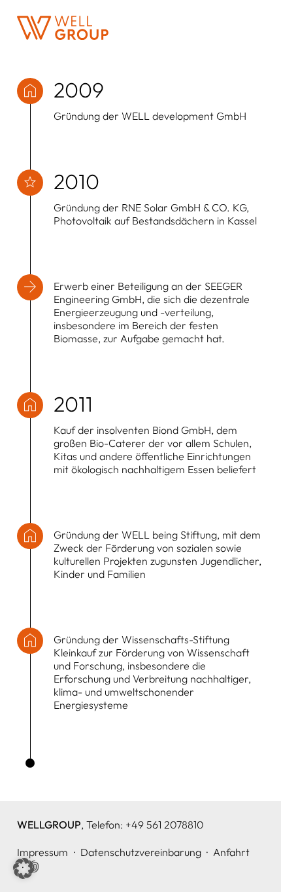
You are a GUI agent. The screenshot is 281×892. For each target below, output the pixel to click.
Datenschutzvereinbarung (140, 852)
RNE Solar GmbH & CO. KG (184, 207)
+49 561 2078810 (164, 824)
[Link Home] (62, 28)
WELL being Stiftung (169, 534)
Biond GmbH (181, 430)
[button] (23, 868)
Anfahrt (231, 852)
